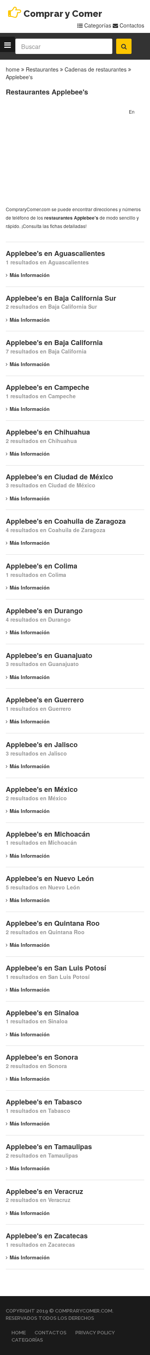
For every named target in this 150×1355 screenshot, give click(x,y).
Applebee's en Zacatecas (47, 1236)
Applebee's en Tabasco (44, 1102)
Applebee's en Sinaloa (42, 1013)
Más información (30, 274)
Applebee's (19, 77)
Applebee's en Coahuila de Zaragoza (66, 521)
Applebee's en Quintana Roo (53, 923)
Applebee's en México (42, 789)
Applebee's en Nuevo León (50, 878)
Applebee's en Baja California (54, 342)
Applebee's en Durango (44, 611)
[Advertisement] (63, 155)
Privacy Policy (95, 1332)
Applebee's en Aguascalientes (55, 253)
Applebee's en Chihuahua (48, 432)
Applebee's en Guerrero (45, 700)
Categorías (97, 25)
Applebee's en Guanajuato (49, 655)
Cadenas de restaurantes (96, 69)
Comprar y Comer (62, 13)
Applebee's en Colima (41, 566)
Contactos (131, 25)
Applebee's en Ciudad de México (59, 477)
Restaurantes (42, 69)
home (13, 69)
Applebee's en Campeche (47, 387)
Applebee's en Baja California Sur (61, 298)
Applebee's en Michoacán (48, 834)
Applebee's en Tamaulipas (49, 1146)
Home (19, 1332)
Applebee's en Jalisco (42, 744)
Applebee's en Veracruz (44, 1191)
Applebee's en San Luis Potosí (56, 968)
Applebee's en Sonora (42, 1057)
